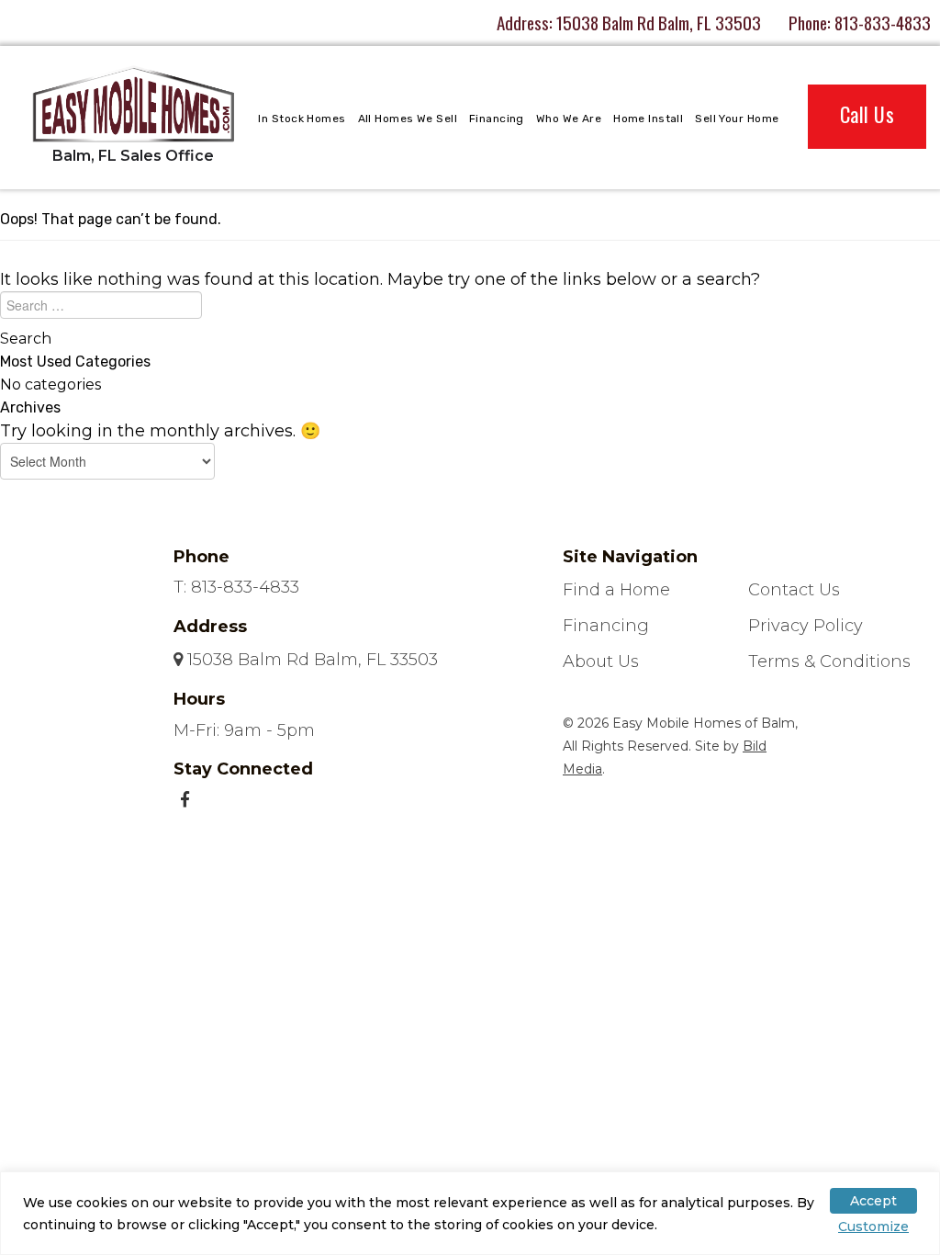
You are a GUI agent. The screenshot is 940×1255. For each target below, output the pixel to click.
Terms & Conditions (829, 661)
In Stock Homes (301, 118)
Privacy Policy (805, 626)
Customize (873, 1226)
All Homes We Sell (407, 118)
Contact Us (794, 590)
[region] (470, 1213)
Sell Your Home (736, 118)
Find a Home (616, 590)
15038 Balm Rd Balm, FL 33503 (658, 22)
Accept (873, 1201)
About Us (601, 661)
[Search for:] (470, 309)
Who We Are (568, 118)
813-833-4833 (882, 22)
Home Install (648, 118)
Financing (496, 118)
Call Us (867, 114)
